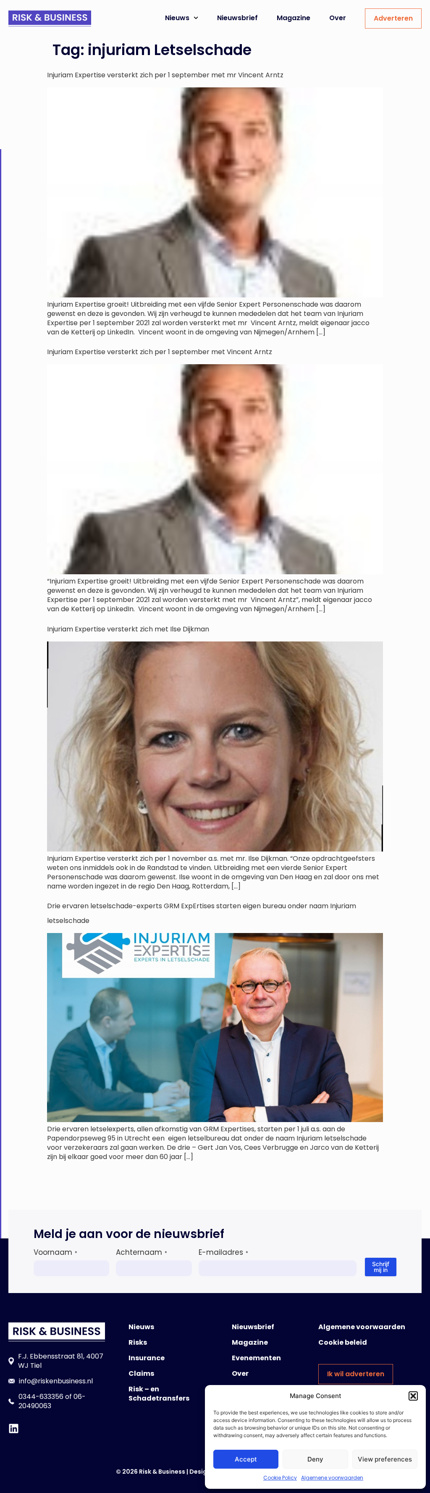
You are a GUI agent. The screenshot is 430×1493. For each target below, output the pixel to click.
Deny (315, 1459)
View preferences (385, 1459)
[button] (413, 1396)
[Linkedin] (13, 1428)
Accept (246, 1459)
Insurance (146, 1358)
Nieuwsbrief (237, 18)
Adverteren (393, 18)
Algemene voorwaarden (332, 1477)
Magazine (293, 18)
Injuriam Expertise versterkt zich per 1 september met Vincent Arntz (159, 352)
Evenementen (256, 1358)
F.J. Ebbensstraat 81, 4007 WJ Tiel (60, 1360)
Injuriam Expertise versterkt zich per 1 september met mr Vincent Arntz (165, 75)
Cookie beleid (342, 1342)
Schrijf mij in (380, 1266)
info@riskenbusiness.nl (56, 1381)
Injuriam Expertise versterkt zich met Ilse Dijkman (128, 629)
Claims (141, 1373)
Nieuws (177, 18)
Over (337, 18)
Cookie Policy (280, 1477)
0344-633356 (40, 1396)
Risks (137, 1342)
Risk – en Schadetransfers (158, 1393)
